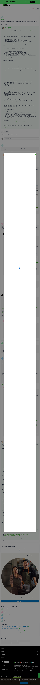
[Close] (34, 154)
